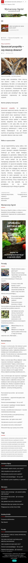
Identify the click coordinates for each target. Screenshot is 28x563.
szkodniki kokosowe (8, 440)
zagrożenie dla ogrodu (6, 450)
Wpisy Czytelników (5, 43)
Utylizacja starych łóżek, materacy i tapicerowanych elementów (7, 197)
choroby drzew (12, 438)
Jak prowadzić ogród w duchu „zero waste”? (12, 468)
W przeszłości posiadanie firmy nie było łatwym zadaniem (17, 298)
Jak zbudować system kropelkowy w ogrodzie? (13, 479)
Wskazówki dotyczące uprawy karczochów (12, 427)
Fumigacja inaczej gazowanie (22, 195)
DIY (23, 450)
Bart (3, 53)
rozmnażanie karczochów (16, 450)
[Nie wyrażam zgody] (26, 557)
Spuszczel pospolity (8, 108)
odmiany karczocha (19, 438)
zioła (19, 444)
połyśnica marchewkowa (9, 448)
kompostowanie (19, 456)
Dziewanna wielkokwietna (7, 519)
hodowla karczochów (11, 456)
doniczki (20, 448)
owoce (16, 454)
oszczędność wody (11, 454)
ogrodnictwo (19, 442)
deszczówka (9, 444)
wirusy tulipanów (4, 438)
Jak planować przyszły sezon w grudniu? (11, 422)
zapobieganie (15, 444)
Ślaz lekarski (4, 522)
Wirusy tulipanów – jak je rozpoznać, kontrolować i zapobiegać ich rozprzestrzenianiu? (13, 362)
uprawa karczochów (10, 452)
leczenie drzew (4, 442)
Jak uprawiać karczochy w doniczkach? (11, 425)
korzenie (16, 448)
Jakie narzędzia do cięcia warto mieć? (11, 471)
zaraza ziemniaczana (9, 446)
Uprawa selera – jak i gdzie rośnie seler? (11, 419)
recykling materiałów (12, 442)
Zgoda (14, 560)
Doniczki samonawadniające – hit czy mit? (12, 402)
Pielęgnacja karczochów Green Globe (10, 507)
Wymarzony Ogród (14, 9)
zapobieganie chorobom (18, 440)
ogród (16, 452)
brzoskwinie (19, 452)
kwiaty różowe (17, 446)
